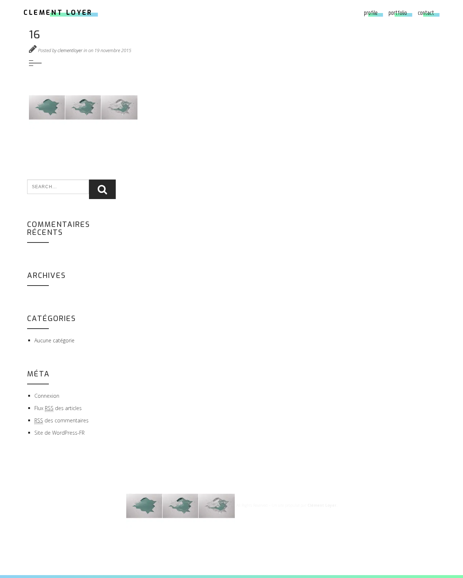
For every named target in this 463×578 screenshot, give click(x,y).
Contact (426, 12)
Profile (371, 12)
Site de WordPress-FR (59, 432)
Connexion (46, 395)
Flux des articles (58, 408)
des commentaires (61, 420)
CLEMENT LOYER (58, 12)
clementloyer (70, 50)
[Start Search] (102, 189)
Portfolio (397, 12)
